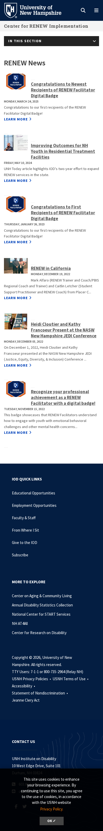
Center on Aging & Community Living (42, 595)
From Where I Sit (25, 530)
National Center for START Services (41, 614)
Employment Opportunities (34, 505)
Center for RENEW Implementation (46, 26)
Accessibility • (24, 685)
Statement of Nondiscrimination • (40, 693)
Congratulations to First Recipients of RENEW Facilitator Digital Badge (63, 212)
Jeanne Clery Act (26, 700)
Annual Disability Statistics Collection (42, 605)
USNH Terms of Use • (71, 678)
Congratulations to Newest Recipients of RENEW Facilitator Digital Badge (63, 90)
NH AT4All (20, 623)
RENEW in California (51, 268)
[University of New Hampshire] (37, 10)
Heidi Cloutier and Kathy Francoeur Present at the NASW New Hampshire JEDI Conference (63, 330)
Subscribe (20, 554)
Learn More (16, 119)
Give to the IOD (24, 542)
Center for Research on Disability (39, 632)
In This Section (25, 40)
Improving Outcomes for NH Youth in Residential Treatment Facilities (63, 151)
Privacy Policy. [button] (51, 808)
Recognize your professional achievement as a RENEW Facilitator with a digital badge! (63, 397)
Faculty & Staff (24, 517)
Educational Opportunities (33, 492)
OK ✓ (51, 821)
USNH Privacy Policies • (32, 678)
